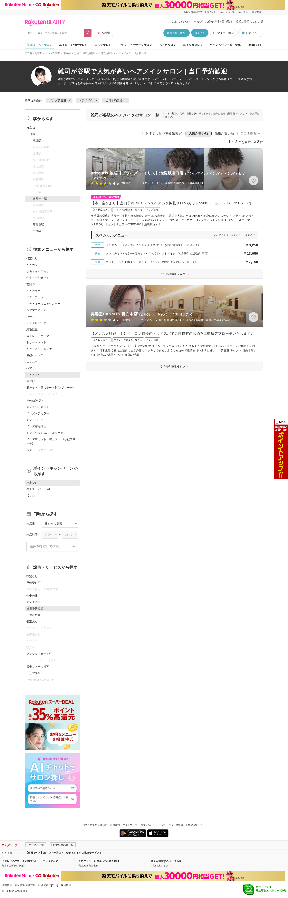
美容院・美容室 (33, 53)
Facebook (191, 825)
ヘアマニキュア (36, 310)
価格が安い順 (224, 133)
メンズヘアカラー (37, 413)
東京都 (67, 53)
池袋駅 (37, 140)
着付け (30, 381)
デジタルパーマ (36, 323)
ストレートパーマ (37, 335)
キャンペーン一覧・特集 (225, 44)
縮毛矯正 (32, 329)
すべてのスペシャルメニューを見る (233, 235)
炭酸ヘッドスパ (36, 355)
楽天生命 (243, 12)
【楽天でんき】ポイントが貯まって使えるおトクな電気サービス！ (63, 852)
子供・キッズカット (39, 271)
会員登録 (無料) (177, 32)
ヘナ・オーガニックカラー (43, 303)
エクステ (32, 361)
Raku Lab (254, 44)
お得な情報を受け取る (219, 21)
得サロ (30, 495)
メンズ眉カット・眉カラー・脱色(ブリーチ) (51, 441)
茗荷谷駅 (38, 224)
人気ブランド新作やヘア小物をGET (98, 861)
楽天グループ (227, 12)
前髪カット (33, 284)
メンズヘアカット (37, 406)
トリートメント (36, 342)
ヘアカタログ (167, 44)
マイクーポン (225, 32)
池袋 (76, 53)
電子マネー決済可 (37, 666)
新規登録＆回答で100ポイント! (200, 12)
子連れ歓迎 (33, 615)
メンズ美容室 (52, 53)
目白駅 (37, 231)
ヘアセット (33, 368)
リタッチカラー (36, 297)
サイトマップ (130, 825)
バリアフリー (34, 673)
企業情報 (7, 885)
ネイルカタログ (193, 44)
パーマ (30, 316)
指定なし (32, 258)
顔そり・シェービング (40, 449)
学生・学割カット (37, 277)
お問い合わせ (147, 825)
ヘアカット (33, 264)
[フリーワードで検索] (88, 33)
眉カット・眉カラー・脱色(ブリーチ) (50, 387)
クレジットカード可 (39, 653)
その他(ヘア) (34, 400)
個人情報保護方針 (25, 885)
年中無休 (32, 595)
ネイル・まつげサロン (73, 44)
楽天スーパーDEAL (38, 489)
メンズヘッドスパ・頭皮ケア (44, 432)
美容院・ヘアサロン (39, 44)
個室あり (32, 621)
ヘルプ (198, 21)
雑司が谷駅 (89, 53)
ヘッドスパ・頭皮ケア (40, 348)
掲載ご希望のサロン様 (249, 21)
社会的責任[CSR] (48, 885)
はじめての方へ (181, 21)
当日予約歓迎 (105, 53)
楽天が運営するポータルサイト (169, 861)
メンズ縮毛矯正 (36, 426)
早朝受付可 (33, 582)
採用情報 (66, 885)
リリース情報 (176, 825)
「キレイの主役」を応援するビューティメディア (30, 861)
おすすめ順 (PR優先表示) (164, 133)
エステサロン (102, 44)
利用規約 (115, 825)
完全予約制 (33, 602)
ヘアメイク (122, 53)
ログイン (199, 32)
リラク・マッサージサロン (135, 44)
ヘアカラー (33, 290)
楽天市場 (256, 12)
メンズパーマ (34, 419)
